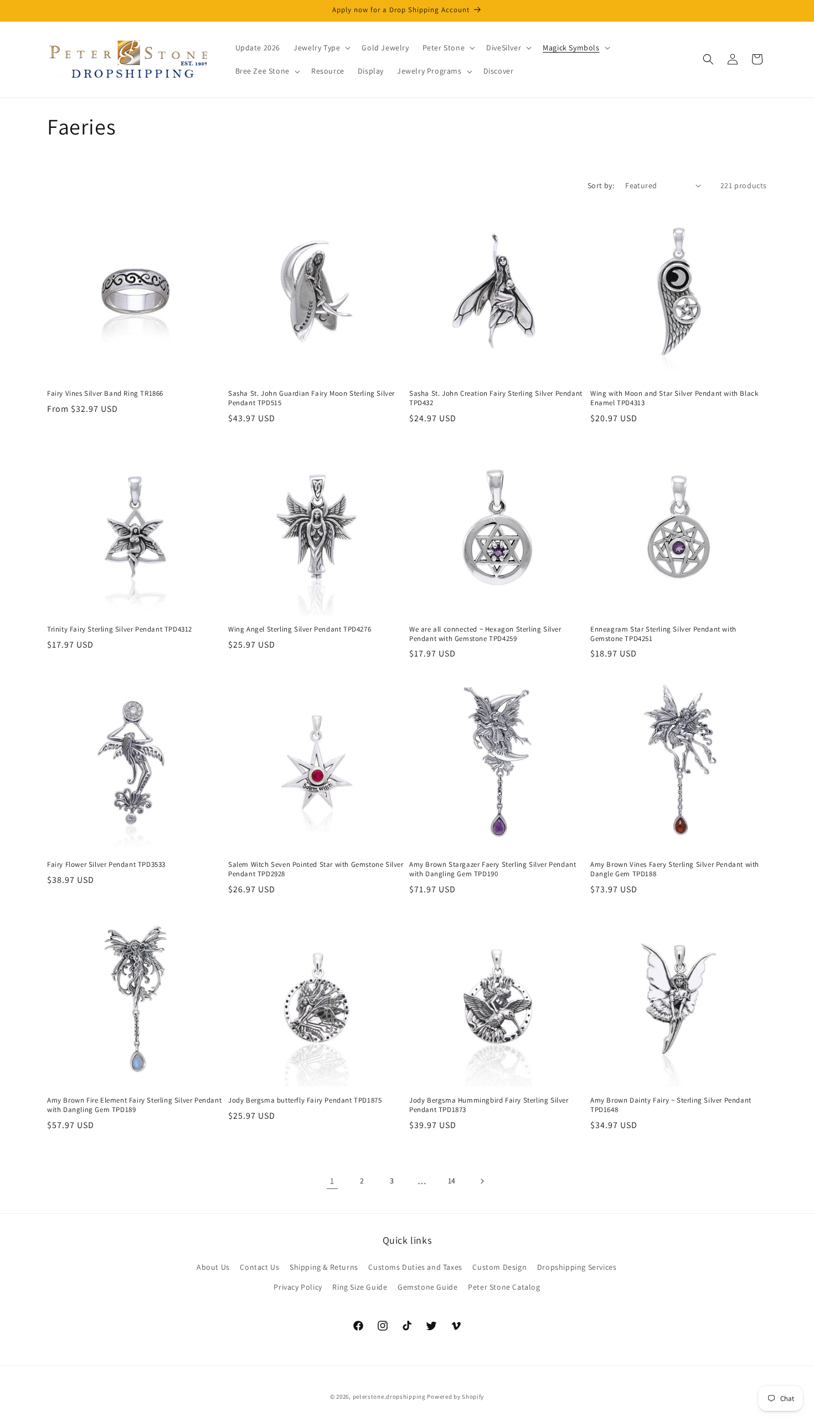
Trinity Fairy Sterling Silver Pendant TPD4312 (119, 629)
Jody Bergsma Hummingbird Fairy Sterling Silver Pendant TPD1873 (489, 1105)
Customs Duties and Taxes (415, 1267)
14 (452, 1181)
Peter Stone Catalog (504, 1287)
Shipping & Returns (324, 1267)
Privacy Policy (298, 1287)
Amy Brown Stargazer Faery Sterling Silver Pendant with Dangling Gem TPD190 (492, 869)
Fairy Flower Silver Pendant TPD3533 (106, 864)
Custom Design (499, 1267)
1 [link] (332, 1181)
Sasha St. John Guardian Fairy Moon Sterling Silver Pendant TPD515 (311, 398)
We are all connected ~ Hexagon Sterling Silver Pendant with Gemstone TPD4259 (485, 634)
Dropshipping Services (577, 1267)
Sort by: (601, 185)
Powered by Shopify (455, 1396)
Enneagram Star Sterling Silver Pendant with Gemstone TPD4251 (663, 634)
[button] (321, 47)
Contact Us (259, 1267)
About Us (213, 1267)
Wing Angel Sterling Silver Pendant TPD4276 (299, 629)
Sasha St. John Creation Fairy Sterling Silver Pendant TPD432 (496, 398)
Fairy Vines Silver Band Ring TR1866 (105, 393)
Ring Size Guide (359, 1287)
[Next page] (482, 1181)
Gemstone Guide (427, 1287)
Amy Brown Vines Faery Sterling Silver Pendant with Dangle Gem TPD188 (674, 869)
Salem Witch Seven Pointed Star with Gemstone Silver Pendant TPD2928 (316, 869)
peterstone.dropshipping (389, 1396)
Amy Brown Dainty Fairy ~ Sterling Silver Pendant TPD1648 (670, 1105)
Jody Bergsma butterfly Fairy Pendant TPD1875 (305, 1100)
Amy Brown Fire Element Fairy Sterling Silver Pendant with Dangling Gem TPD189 (134, 1105)
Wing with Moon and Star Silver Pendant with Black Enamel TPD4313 (674, 398)
